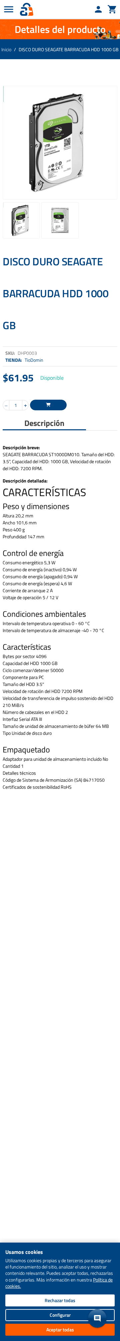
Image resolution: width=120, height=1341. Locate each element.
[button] (97, 1318)
